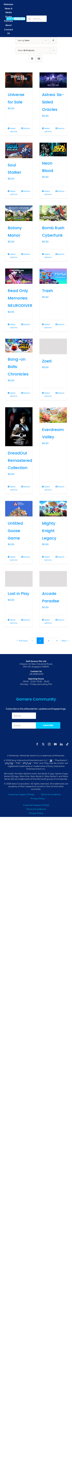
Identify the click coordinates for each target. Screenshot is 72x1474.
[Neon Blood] (53, 149)
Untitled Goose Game (15, 531)
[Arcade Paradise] (53, 579)
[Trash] (53, 276)
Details (26, 128)
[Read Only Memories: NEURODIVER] (18, 276)
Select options (13, 130)
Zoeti (47, 361)
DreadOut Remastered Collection (20, 460)
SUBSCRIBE (48, 725)
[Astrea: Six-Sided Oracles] (53, 80)
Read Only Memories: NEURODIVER (20, 298)
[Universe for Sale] (18, 80)
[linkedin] (61, 744)
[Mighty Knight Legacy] (53, 508)
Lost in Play (18, 593)
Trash (47, 290)
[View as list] (38, 58)
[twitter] (43, 744)
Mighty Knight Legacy (49, 531)
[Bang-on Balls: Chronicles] (18, 346)
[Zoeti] (53, 346)
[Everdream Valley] (53, 415)
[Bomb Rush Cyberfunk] (53, 213)
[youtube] (55, 744)
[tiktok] (67, 744)
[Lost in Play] (18, 579)
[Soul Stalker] (18, 150)
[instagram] (49, 744)
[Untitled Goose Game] (18, 508)
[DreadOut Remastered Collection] (18, 426)
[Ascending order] (53, 40)
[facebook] (37, 744)
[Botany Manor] (18, 213)
